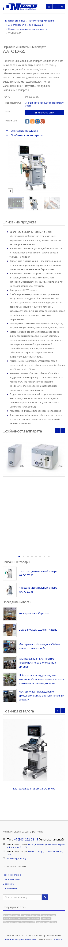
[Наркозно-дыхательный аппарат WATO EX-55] (34, 190)
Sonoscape (7, 915)
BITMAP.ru (58, 939)
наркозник (46, 915)
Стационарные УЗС (28, 922)
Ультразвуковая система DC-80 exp (34, 788)
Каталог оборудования (41, 20)
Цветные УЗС (46, 918)
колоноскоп (35, 915)
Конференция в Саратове (34, 613)
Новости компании (12, 874)
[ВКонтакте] (27, 121)
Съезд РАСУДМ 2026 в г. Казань (38, 629)
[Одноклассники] (32, 121)
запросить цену (45, 112)
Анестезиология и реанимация (25, 24)
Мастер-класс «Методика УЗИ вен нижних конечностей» (40, 646)
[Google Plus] (42, 121)
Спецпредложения (12, 879)
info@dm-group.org (16, 858)
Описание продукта (24, 131)
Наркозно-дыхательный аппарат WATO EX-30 (39, 573)
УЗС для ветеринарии (11, 922)
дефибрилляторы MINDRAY (46, 922)
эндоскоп (16, 915)
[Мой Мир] (37, 121)
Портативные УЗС (33, 918)
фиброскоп (25, 915)
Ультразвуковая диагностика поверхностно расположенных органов (37, 662)
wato (53, 915)
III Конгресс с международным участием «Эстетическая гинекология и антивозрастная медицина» (42, 679)
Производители (10, 888)
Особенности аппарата (27, 135)
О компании (8, 883)
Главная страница (15, 20)
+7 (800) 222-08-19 (26, 839)
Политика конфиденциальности (20, 939)
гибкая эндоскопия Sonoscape (14, 918)
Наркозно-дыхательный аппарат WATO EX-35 (39, 589)
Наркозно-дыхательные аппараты (27, 29)
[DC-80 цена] (34, 750)
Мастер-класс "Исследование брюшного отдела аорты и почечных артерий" (41, 695)
